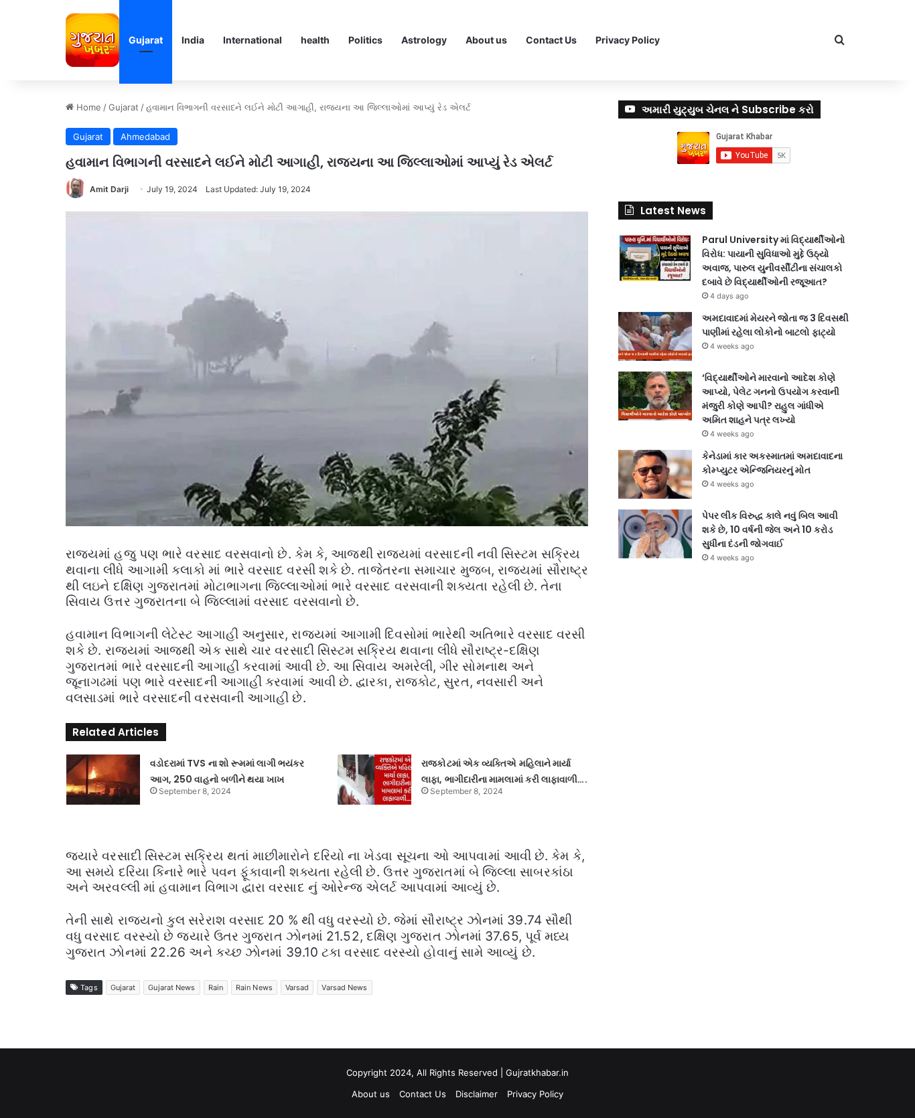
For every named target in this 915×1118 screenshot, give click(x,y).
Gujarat (146, 40)
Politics (365, 40)
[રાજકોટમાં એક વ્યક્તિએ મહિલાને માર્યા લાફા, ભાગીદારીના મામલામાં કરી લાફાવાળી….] (374, 779)
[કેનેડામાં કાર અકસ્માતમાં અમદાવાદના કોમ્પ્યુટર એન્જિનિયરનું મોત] (655, 474)
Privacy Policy (627, 40)
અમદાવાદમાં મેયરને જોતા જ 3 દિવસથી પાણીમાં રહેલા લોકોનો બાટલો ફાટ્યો (775, 325)
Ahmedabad (145, 136)
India (193, 40)
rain (215, 987)
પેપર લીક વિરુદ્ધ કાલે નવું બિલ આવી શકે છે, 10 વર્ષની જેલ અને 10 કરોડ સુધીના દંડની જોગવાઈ (770, 529)
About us (486, 40)
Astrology (424, 40)
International (252, 40)
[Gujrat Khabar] (92, 40)
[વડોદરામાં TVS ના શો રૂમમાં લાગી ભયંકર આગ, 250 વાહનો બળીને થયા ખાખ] (103, 779)
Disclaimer (476, 1094)
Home (87, 107)
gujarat (123, 987)
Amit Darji (109, 189)
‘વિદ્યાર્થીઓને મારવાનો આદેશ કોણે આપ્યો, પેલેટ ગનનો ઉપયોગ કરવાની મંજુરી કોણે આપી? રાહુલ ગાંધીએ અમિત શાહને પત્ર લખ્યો (770, 398)
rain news (254, 987)
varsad (297, 987)
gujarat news (171, 987)
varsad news (344, 987)
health (315, 40)
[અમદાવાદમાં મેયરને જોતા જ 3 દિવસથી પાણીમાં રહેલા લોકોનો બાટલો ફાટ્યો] (655, 336)
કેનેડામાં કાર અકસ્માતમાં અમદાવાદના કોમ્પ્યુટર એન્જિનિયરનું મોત (772, 463)
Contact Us (551, 40)
